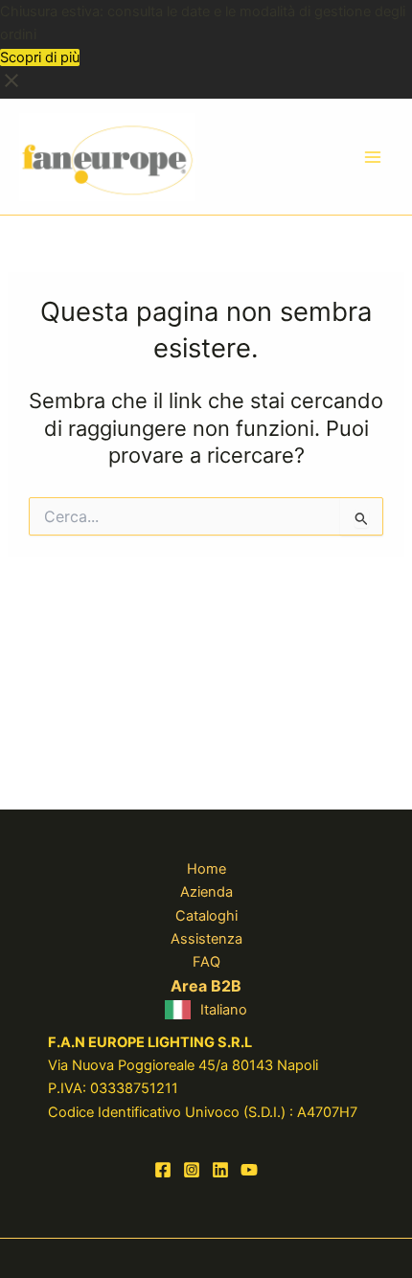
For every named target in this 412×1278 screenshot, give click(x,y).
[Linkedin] (220, 1169)
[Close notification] (11, 87)
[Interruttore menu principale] (373, 157)
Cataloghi (206, 915)
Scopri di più (40, 57)
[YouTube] (249, 1169)
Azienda (206, 892)
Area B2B (206, 985)
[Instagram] (191, 1169)
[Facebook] (163, 1169)
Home (206, 869)
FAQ (206, 961)
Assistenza (206, 938)
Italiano (223, 1009)
